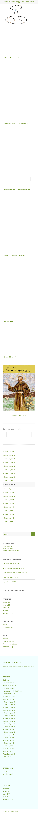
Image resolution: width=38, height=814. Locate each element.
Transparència (8, 321)
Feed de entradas (8, 641)
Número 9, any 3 (8, 522)
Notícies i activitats (16, 58)
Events (5, 624)
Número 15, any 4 (9, 473)
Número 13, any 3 (9, 466)
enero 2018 (6, 602)
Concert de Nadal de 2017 (11, 563)
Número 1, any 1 (8, 451)
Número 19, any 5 (9, 489)
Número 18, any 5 (9, 357)
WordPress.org (8, 646)
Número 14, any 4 (9, 470)
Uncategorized (7, 627)
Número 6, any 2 (8, 511)
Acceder (5, 638)
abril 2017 (6, 610)
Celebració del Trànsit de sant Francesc (15, 573)
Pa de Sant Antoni (10, 124)
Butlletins (22, 255)
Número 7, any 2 (8, 514)
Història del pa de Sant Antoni (12, 691)
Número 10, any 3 (9, 455)
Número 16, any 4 (9, 477)
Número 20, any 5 (9, 496)
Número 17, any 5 (9, 481)
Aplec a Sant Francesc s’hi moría (13, 568)
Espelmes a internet (10, 255)
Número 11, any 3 (9, 459)
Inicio (6, 58)
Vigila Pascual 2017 (9, 582)
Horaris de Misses (9, 189)
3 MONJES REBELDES (10, 577)
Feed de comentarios (10, 644)
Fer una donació (23, 124)
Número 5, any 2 (8, 507)
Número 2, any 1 (8, 492)
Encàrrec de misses (24, 189)
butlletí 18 (23, 415)
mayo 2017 (6, 608)
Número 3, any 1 (8, 500)
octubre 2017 (7, 605)
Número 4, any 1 (8, 503)
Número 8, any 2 (8, 518)
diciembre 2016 (8, 613)
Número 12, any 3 (9, 462)
